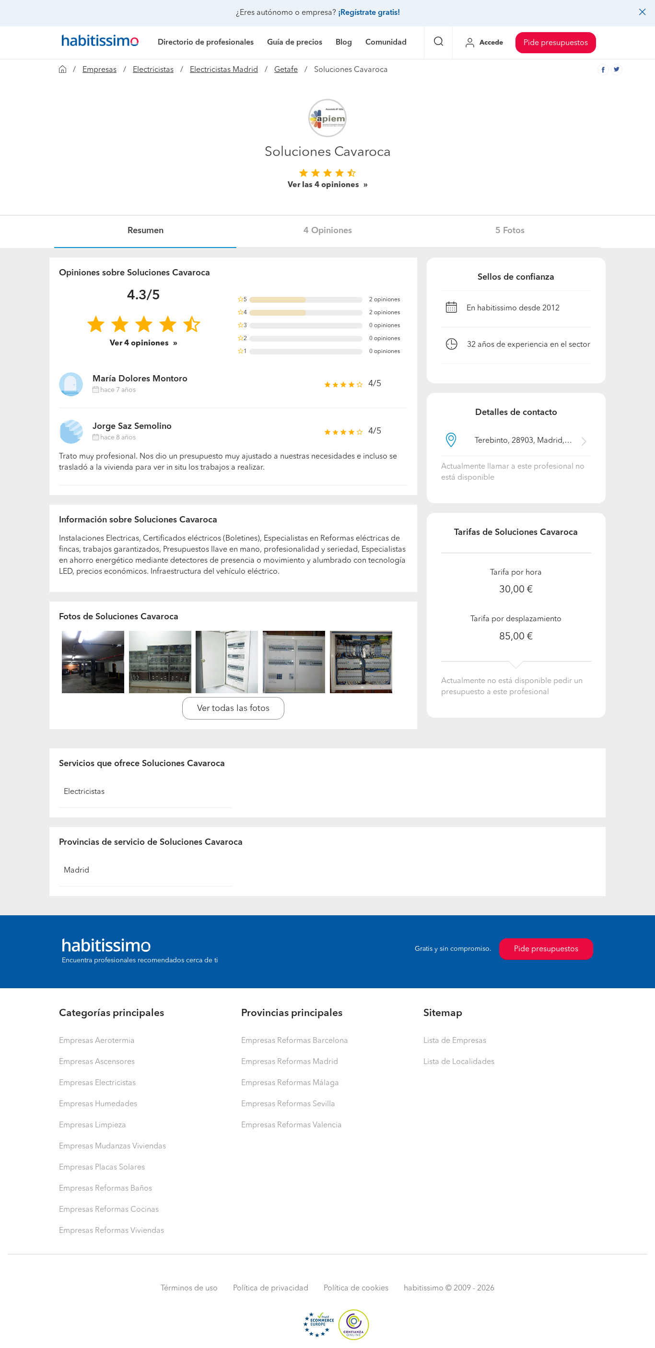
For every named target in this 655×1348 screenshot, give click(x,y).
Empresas (99, 70)
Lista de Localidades (458, 1062)
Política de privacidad (270, 1288)
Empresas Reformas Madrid (289, 1062)
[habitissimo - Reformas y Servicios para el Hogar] (100, 42)
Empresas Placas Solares (102, 1167)
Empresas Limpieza (92, 1125)
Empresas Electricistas (97, 1083)
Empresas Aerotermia (97, 1041)
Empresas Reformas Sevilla (288, 1104)
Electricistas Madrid (224, 70)
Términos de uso (189, 1288)
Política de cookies (356, 1288)
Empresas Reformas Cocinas (109, 1210)
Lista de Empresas (454, 1041)
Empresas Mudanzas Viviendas (112, 1146)
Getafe (286, 70)
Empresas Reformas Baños (105, 1189)
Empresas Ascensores (97, 1062)
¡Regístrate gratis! (369, 13)
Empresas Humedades (98, 1104)
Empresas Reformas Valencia (291, 1125)
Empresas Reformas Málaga (290, 1083)
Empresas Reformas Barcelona (294, 1041)
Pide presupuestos (556, 43)
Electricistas (153, 70)
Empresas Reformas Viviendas (111, 1231)
